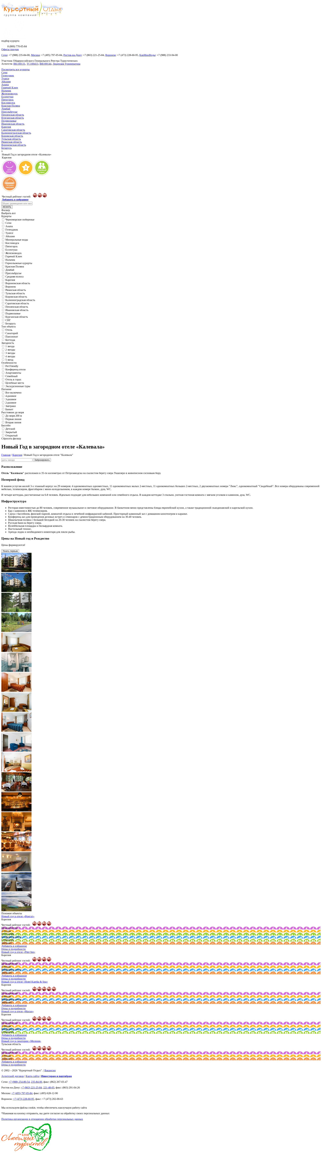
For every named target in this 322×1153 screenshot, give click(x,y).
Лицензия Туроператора (66, 63)
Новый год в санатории (21, 1041)
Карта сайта (32, 1076)
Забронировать (42, 460)
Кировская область (12, 135)
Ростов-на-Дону (72, 55)
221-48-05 (48, 1087)
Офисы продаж (10, 49)
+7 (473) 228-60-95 (23, 1099)
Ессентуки (7, 96)
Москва (35, 55)
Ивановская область (12, 123)
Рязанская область (11, 141)
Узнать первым (10, 551)
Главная (5, 455)
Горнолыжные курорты (18, 263)
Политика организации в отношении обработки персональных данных (42, 1119)
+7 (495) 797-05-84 (21, 1093)
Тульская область (11, 138)
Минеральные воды (16, 239)
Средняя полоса (14, 276)
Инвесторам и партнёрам (56, 1076)
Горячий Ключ (9, 87)
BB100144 (45, 63)
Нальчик (6, 90)
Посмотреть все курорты (15, 69)
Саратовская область (13, 129)
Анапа (5, 84)
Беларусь (6, 148)
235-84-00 (36, 1081)
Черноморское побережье (19, 219)
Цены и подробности (13, 949)
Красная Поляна (10, 105)
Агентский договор (12, 1076)
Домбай (5, 108)
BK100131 (19, 63)
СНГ (8, 320)
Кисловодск (8, 102)
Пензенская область (12, 114)
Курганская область (12, 117)
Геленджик (7, 75)
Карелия (6, 126)
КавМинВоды (147, 55)
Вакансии (50, 1070)
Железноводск (9, 93)
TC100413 (32, 63)
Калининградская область (16, 132)
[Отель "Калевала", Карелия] (16, 571)
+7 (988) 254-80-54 (19, 1081)
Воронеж (110, 55)
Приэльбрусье (9, 111)
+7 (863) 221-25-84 (31, 1087)
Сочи (4, 55)
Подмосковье (8, 120)
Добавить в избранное (15, 199)
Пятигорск (7, 99)
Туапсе (5, 78)
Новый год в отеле (17, 916)
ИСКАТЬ (7, 207)
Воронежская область (13, 145)
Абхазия (6, 81)
